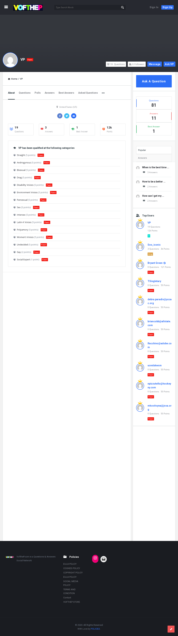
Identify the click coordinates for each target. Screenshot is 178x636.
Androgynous (24, 162)
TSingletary (154, 281)
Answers (50, 92)
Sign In (154, 7)
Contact (67, 597)
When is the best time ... (155, 167)
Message (155, 64)
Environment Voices (27, 192)
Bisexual (21, 170)
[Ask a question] (171, 629)
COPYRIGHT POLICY (73, 572)
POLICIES (95, 629)
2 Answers (152, 186)
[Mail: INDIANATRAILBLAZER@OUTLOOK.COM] (103, 559)
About (11, 92)
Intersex (21, 214)
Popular (142, 150)
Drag (19, 177)
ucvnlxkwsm (155, 365)
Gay (19, 252)
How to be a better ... (153, 181)
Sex (19, 207)
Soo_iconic (154, 244)
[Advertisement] (154, 483)
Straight (21, 155)
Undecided (22, 244)
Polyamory (22, 229)
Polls (38, 92)
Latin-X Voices (24, 222)
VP (23, 59)
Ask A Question (154, 81)
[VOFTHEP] (29, 7)
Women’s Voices (25, 237)
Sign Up (167, 7)
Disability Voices (25, 184)
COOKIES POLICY (71, 568)
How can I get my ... (153, 195)
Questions (117, 64)
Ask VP (169, 64)
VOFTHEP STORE (71, 602)
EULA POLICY (69, 564)
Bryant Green (155, 263)
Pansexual (22, 199)
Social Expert (23, 259)
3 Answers (152, 172)
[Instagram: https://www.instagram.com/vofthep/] (95, 558)
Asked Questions (88, 92)
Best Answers (66, 92)
